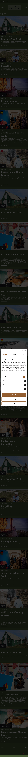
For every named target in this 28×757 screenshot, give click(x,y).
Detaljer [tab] (14, 354)
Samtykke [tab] (5, 354)
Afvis (14, 403)
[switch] (24, 381)
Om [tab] (23, 354)
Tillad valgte (14, 399)
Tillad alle (14, 394)
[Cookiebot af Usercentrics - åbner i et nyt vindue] (20, 351)
